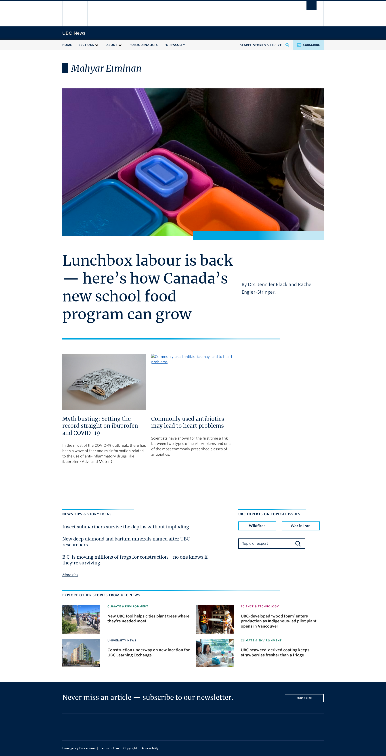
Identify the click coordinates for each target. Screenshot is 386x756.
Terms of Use (109, 748)
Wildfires (257, 526)
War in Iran (300, 526)
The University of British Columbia (75, 13)
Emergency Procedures (79, 748)
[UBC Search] (311, 5)
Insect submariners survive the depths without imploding (125, 527)
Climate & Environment (127, 606)
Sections (86, 45)
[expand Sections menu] (97, 44)
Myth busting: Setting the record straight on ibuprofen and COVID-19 (100, 426)
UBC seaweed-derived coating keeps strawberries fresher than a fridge (275, 652)
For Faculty (174, 45)
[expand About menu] (120, 44)
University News (121, 640)
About (111, 45)
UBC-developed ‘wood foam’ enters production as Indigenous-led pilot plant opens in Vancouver (279, 621)
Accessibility (149, 748)
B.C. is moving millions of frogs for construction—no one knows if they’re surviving (135, 560)
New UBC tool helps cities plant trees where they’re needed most (148, 618)
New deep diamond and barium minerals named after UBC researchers (126, 542)
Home (67, 45)
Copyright (130, 748)
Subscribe (311, 45)
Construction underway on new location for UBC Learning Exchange (148, 652)
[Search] (298, 543)
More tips (70, 575)
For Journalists (144, 45)
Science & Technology (260, 606)
